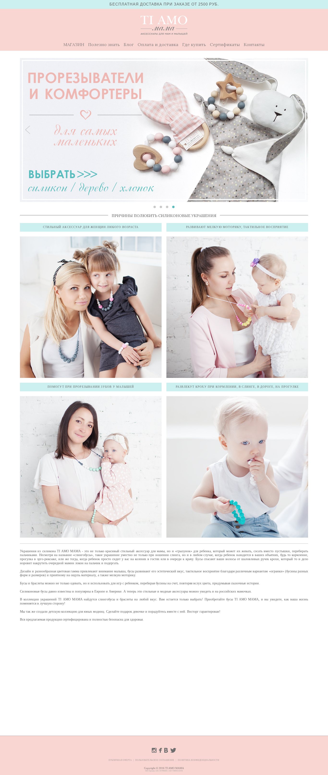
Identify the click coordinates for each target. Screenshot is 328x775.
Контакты (254, 44)
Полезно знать (104, 44)
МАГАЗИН (73, 44)
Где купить (194, 44)
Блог (129, 44)
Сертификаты (225, 44)
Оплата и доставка (158, 44)
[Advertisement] (164, 660)
